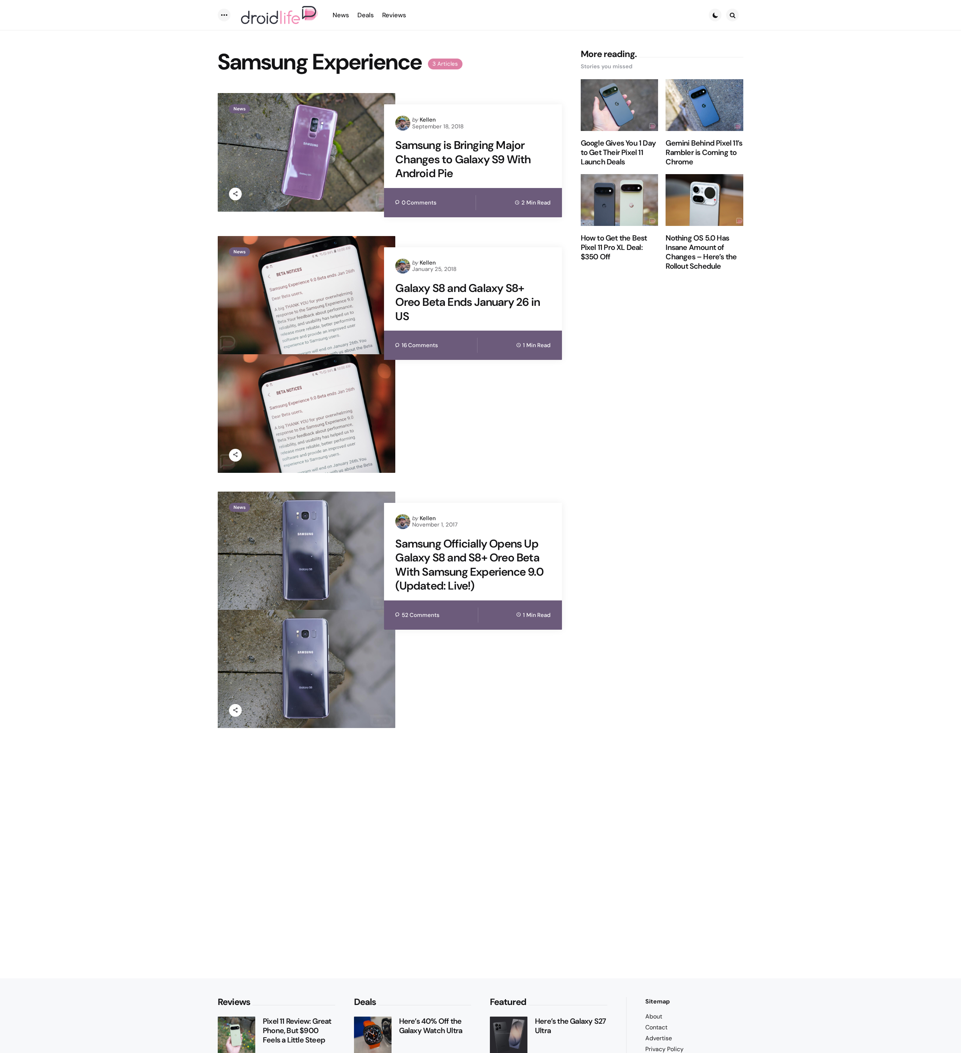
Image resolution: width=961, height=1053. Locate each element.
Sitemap (657, 1001)
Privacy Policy (664, 1049)
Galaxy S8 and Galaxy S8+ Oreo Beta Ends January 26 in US (467, 302)
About (653, 1016)
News (239, 109)
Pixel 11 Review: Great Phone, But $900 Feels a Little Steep (297, 1031)
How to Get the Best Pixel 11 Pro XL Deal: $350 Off (614, 247)
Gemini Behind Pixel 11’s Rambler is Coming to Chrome (704, 152)
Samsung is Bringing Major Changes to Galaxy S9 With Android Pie (463, 159)
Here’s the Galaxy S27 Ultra (570, 1026)
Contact (656, 1027)
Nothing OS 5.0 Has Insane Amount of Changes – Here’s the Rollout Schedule (701, 252)
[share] (235, 194)
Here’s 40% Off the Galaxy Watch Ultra (430, 1026)
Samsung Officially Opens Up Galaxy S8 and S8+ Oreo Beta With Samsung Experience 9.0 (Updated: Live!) (469, 565)
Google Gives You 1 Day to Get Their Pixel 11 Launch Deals (618, 152)
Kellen (428, 119)
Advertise (658, 1038)
